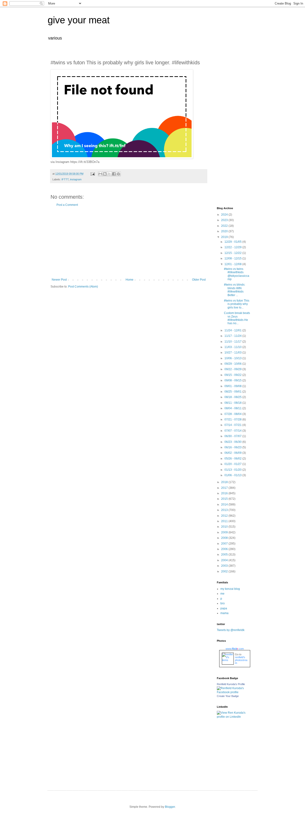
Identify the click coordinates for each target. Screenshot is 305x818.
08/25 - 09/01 (233, 391)
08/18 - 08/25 (233, 397)
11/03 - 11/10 (233, 347)
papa (223, 608)
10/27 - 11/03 (233, 352)
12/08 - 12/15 (233, 258)
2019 (225, 237)
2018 (225, 482)
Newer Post (59, 279)
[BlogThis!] (104, 174)
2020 (225, 231)
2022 (225, 225)
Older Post (199, 279)
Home (129, 279)
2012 (225, 515)
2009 (225, 532)
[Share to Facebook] (114, 174)
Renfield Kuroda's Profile (231, 684)
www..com (235, 648)
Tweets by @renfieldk (230, 630)
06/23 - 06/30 (233, 442)
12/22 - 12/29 (233, 247)
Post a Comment (67, 205)
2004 (225, 560)
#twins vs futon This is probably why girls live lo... (236, 304)
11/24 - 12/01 (233, 330)
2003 (225, 565)
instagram (75, 179)
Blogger (170, 806)
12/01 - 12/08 (233, 264)
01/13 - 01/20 (233, 469)
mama (224, 613)
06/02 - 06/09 (233, 452)
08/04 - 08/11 (233, 408)
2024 (225, 214)
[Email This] (100, 174)
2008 (225, 538)
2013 (225, 510)
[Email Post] (92, 173)
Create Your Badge (228, 696)
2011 (225, 521)
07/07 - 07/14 (233, 430)
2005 (225, 554)
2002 (225, 571)
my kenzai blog (230, 589)
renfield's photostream (241, 660)
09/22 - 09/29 (233, 369)
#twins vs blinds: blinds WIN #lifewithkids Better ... (234, 290)
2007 (225, 543)
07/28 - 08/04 (233, 414)
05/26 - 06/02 (233, 458)
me (222, 593)
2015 (225, 498)
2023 (225, 220)
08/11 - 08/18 (233, 402)
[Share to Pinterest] (118, 174)
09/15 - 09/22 (233, 375)
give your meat (79, 20)
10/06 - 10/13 (233, 358)
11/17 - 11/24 (233, 336)
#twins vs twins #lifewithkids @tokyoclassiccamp (236, 274)
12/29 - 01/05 (233, 241)
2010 (225, 526)
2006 (225, 549)
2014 (225, 504)
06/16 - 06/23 (233, 447)
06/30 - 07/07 (233, 436)
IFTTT (65, 179)
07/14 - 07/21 (233, 425)
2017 (225, 488)
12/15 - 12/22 (233, 253)
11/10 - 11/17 (233, 341)
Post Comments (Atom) (83, 286)
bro (222, 603)
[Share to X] (109, 174)
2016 (225, 493)
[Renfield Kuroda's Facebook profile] (233, 692)
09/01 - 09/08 (233, 386)
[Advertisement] (128, 242)
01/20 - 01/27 (233, 464)
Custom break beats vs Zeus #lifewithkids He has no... (237, 318)
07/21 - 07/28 (233, 419)
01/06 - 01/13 (233, 475)
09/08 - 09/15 (233, 380)
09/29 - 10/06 (233, 363)
